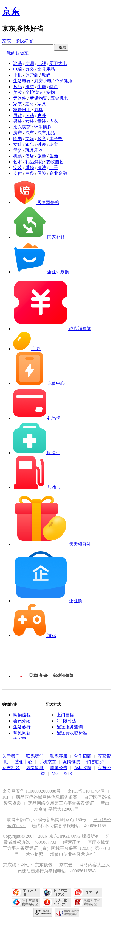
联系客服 (58, 756)
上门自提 (65, 714)
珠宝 (53, 144)
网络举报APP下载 (57, 902)
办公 (29, 69)
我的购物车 (18, 53)
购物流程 (22, 714)
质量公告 (58, 767)
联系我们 (35, 756)
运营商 (31, 75)
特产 (53, 86)
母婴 (17, 150)
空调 (29, 63)
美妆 (17, 92)
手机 (17, 75)
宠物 (50, 92)
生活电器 (22, 80)
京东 (11, 12)
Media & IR (62, 773)
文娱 (29, 138)
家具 (41, 104)
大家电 (19, 739)
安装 (17, 167)
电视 (41, 63)
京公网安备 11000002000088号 (32, 791)
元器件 (19, 98)
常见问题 (22, 733)
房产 (17, 132)
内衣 (53, 121)
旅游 (41, 156)
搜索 (61, 47)
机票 (17, 156)
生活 (53, 156)
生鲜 (41, 86)
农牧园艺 (55, 161)
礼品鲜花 (34, 161)
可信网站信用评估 (26, 892)
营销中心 (23, 762)
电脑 (17, 69)
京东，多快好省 (17, 41)
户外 (41, 115)
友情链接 (71, 762)
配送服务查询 (69, 727)
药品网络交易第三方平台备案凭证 (61, 803)
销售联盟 (95, 762)
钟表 (41, 144)
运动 (29, 115)
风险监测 (35, 767)
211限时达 (66, 720)
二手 (53, 167)
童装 (41, 121)
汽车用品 (46, 132)
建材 (29, 104)
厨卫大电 (58, 63)
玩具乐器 (34, 150)
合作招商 (82, 756)
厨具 (38, 109)
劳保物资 (38, 98)
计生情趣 (43, 127)
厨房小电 (43, 80)
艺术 (17, 161)
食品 (17, 86)
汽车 (29, 132)
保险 (41, 173)
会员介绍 (22, 720)
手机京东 (47, 762)
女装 (29, 121)
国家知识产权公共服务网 (67, 912)
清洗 (41, 167)
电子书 (56, 138)
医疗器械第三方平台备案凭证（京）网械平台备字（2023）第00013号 (56, 848)
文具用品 (46, 69)
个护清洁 (34, 92)
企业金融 (58, 173)
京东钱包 (44, 864)
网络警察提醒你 (57, 892)
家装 (17, 104)
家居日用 (22, 109)
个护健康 (63, 80)
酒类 (29, 86)
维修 (29, 167)
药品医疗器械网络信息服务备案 (47, 797)
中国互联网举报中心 (26, 902)
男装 (17, 121)
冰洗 (17, 63)
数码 (46, 75)
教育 (41, 138)
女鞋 (17, 144)
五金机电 (59, 98)
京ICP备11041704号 (86, 791)
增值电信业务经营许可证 (74, 854)
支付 (17, 173)
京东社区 (11, 767)
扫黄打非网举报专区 (88, 902)
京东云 (66, 864)
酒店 (29, 156)
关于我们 (11, 756)
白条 (29, 173)
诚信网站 (88, 892)
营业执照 (35, 854)
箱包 (29, 144)
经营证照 (72, 842)
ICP (6, 797)
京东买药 (22, 127)
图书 (17, 138)
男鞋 (17, 115)
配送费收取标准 (71, 733)
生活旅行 (22, 727)
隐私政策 (82, 767)
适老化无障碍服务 (43, 912)
